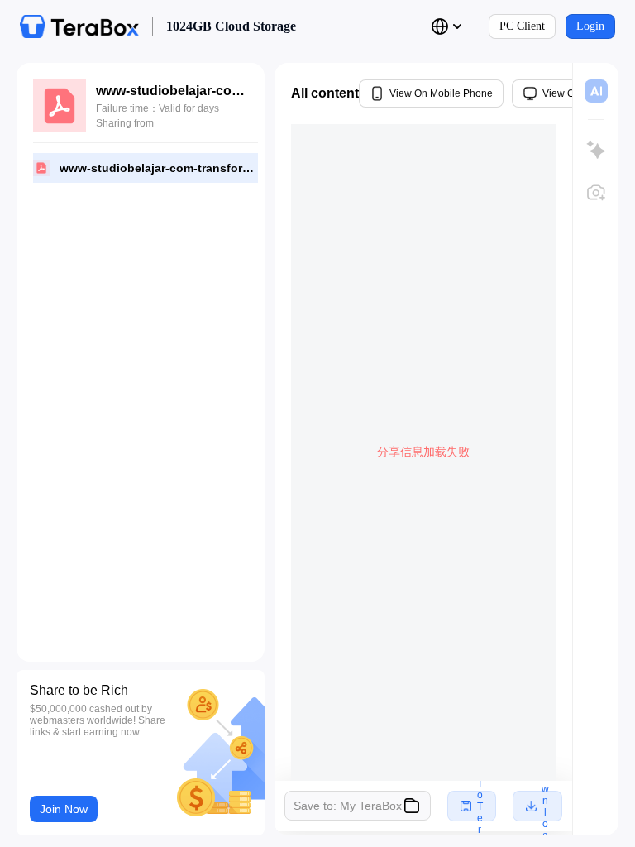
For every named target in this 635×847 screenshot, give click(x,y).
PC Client (522, 26)
